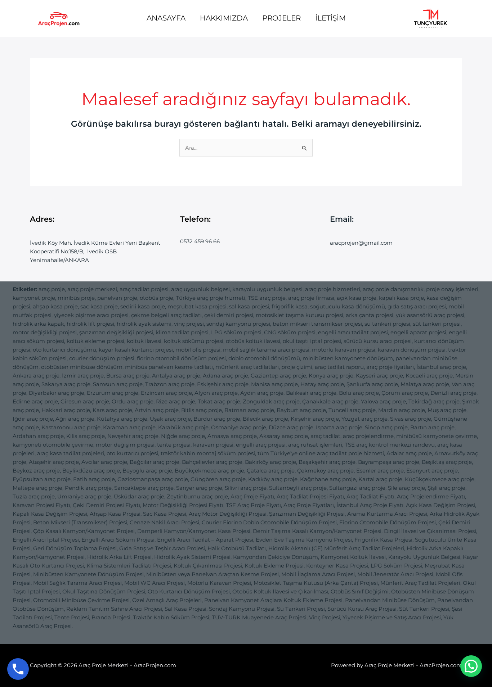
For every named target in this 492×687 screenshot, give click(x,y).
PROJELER (281, 18)
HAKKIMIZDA (224, 18)
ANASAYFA (166, 18)
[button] (471, 666)
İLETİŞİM (330, 18)
